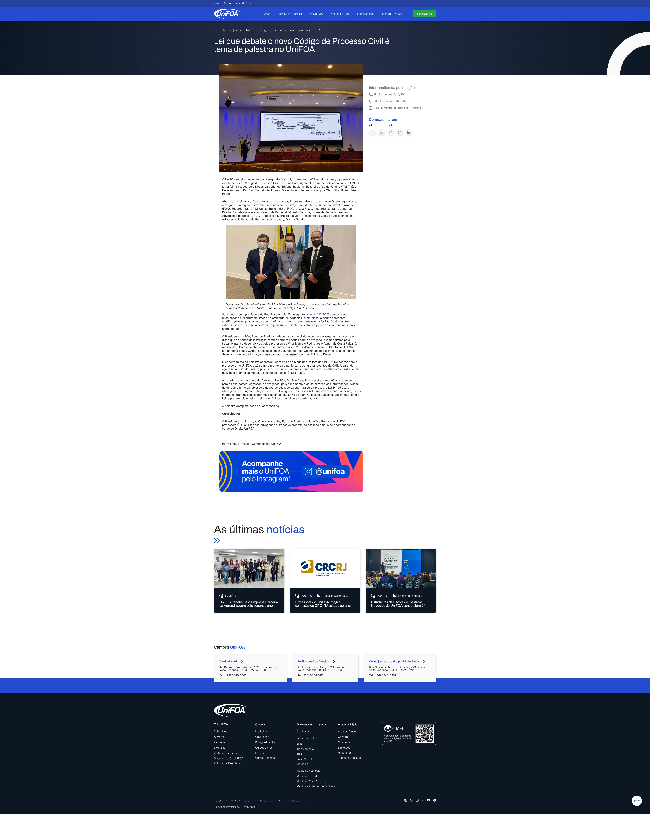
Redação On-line (307, 738)
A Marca (219, 736)
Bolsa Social (304, 759)
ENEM (300, 743)
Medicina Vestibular (309, 770)
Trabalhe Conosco (349, 757)
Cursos (265, 13)
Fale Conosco (365, 13)
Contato (343, 736)
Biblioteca (344, 747)
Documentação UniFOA (228, 758)
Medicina (261, 731)
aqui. (279, 406)
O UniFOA (316, 13)
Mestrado (261, 753)
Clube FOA (345, 753)
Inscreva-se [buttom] (424, 13)
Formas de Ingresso (290, 13)
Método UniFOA (392, 13)
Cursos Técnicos (265, 757)
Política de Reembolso (228, 763)
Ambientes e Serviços (227, 753)
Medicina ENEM (307, 776)
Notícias (227, 30)
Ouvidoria (344, 742)
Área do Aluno (222, 3)
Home (217, 30)
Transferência (305, 749)
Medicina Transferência (311, 781)
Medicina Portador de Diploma (316, 786)
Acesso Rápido (349, 724)
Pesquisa (219, 742)
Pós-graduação (265, 742)
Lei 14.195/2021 (319, 314)
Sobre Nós (220, 731)
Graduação (262, 736)
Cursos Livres (264, 747)
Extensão (219, 747)
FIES (299, 754)
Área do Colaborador (248, 3)
